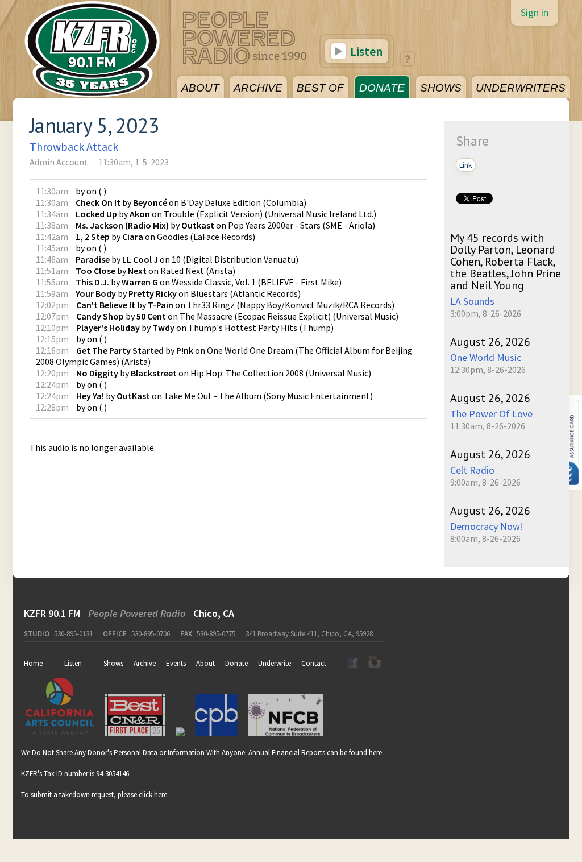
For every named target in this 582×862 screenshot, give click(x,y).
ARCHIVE (258, 88)
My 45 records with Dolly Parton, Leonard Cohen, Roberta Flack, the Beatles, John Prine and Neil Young (505, 261)
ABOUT (200, 88)
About (205, 663)
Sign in (534, 12)
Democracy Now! (486, 526)
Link (465, 165)
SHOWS (441, 88)
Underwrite (274, 663)
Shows (113, 663)
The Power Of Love (491, 413)
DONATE (382, 88)
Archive (145, 663)
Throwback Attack (74, 146)
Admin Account (59, 162)
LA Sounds (472, 301)
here (375, 752)
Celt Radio (472, 469)
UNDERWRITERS (521, 88)
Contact (313, 663)
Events (176, 663)
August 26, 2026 (490, 341)
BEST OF (320, 88)
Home (33, 663)
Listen (365, 51)
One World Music (485, 357)
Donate (236, 663)
